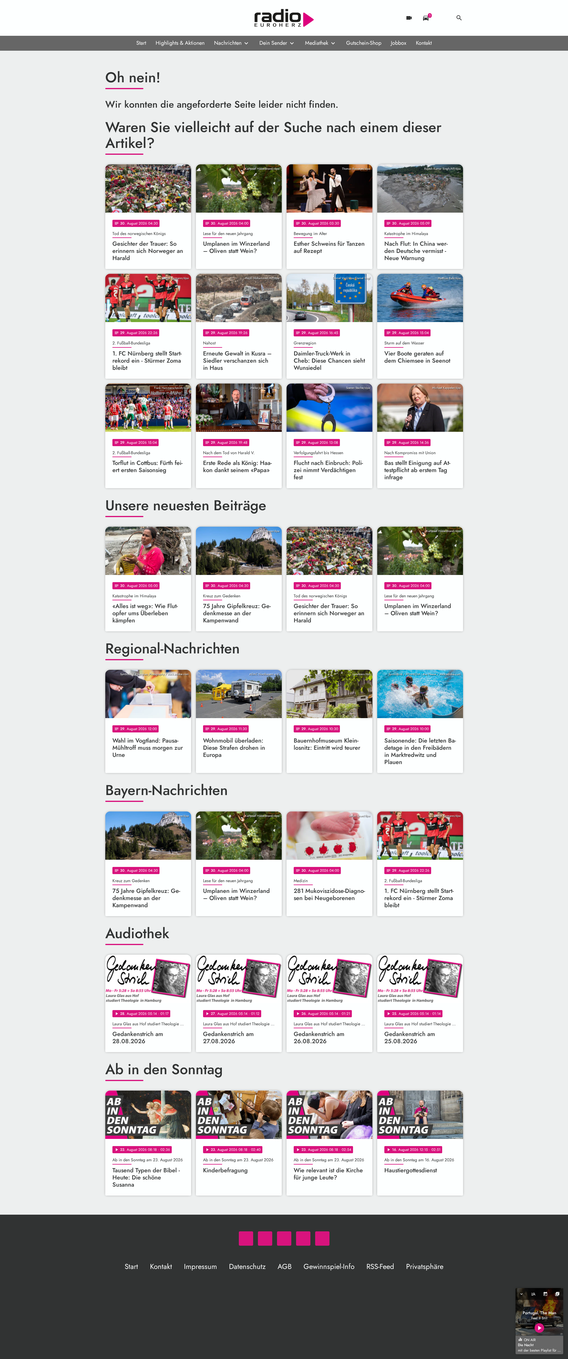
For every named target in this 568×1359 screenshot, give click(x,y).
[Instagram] (135, 18)
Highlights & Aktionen (180, 43)
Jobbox (398, 43)
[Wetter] (442, 17)
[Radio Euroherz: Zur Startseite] (284, 18)
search (459, 17)
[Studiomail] (147, 18)
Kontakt (424, 43)
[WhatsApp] (111, 18)
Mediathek (316, 43)
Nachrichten (228, 43)
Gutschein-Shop (363, 43)
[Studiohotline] (159, 18)
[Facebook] (123, 18)
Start (141, 43)
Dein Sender (273, 43)
